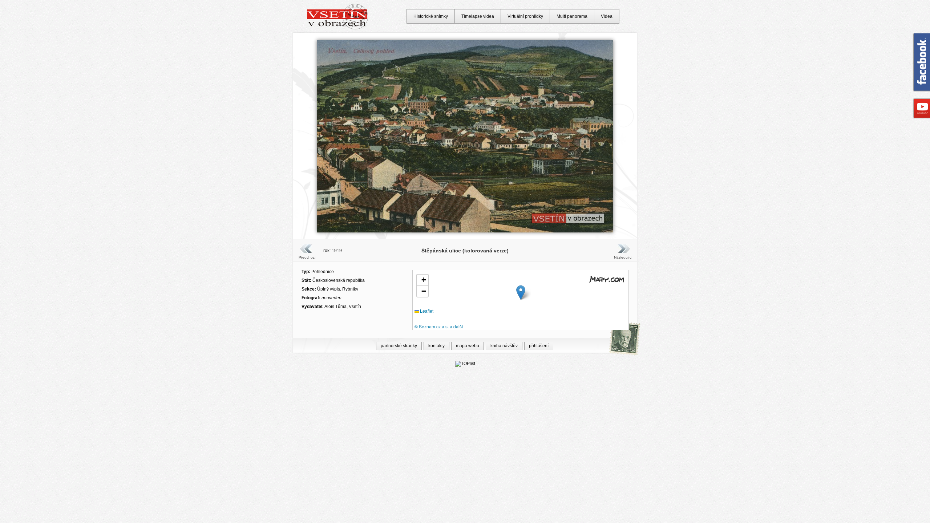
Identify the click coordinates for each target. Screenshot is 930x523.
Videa (606, 16)
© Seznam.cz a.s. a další (439, 326)
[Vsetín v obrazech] (337, 28)
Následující (623, 257)
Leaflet (426, 311)
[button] (520, 292)
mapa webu (467, 345)
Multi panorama (572, 16)
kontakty (436, 345)
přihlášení (539, 345)
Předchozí (307, 257)
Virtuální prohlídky (525, 16)
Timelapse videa (477, 16)
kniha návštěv (504, 345)
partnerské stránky (399, 345)
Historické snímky (430, 16)
